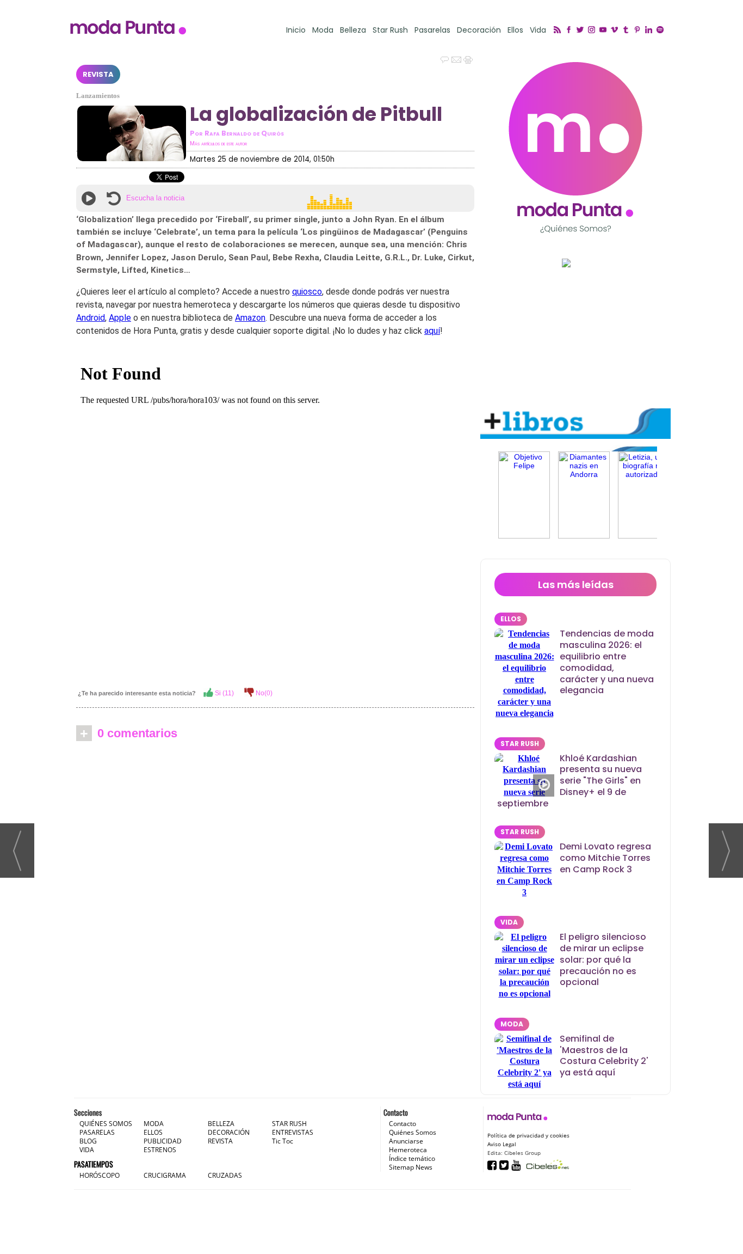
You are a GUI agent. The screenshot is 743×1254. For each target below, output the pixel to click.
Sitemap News (410, 1167)
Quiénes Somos (412, 1132)
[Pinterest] (639, 30)
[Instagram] (593, 30)
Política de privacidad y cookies (528, 1135)
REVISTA (98, 74)
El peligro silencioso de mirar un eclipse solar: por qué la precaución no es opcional (603, 959)
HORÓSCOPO (99, 1175)
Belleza (353, 30)
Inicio (296, 30)
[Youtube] (604, 30)
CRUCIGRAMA (165, 1175)
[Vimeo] (616, 30)
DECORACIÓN (229, 1132)
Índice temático (412, 1158)
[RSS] (559, 30)
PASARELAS (97, 1132)
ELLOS (510, 618)
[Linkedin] (650, 30)
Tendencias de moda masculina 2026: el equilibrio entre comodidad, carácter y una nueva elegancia (607, 661)
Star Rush (390, 30)
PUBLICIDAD (163, 1141)
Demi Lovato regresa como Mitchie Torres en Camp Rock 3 (605, 858)
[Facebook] (570, 30)
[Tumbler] (627, 30)
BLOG (88, 1141)
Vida (538, 30)
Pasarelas (432, 30)
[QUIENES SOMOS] (575, 147)
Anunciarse (406, 1141)
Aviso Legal (501, 1144)
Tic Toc (282, 1141)
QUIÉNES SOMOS (105, 1123)
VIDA (509, 922)
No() (263, 693)
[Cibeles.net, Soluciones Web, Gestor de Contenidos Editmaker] (546, 1164)
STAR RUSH (519, 743)
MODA (511, 1024)
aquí (432, 331)
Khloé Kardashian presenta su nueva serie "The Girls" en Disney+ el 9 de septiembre (569, 781)
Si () (223, 693)
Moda (322, 30)
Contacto (402, 1123)
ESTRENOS (160, 1149)
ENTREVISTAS (292, 1132)
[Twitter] (582, 30)
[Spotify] (662, 30)
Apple (120, 318)
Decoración (479, 30)
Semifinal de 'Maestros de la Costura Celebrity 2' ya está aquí (604, 1055)
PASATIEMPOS (93, 1164)
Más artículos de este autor (218, 143)
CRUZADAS (225, 1175)
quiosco (307, 291)
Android (90, 318)
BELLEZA (221, 1123)
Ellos (515, 30)
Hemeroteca (408, 1149)
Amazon (250, 318)
